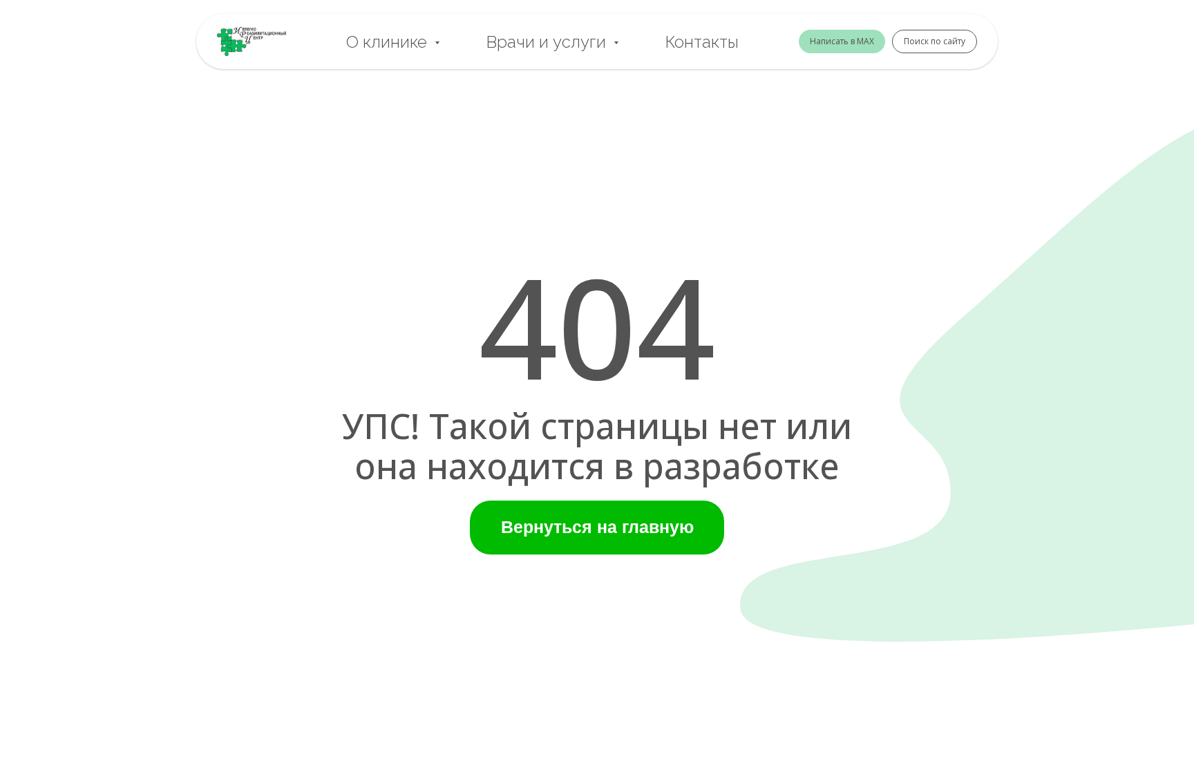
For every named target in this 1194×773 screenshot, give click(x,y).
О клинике (388, 42)
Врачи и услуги (548, 42)
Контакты (702, 42)
